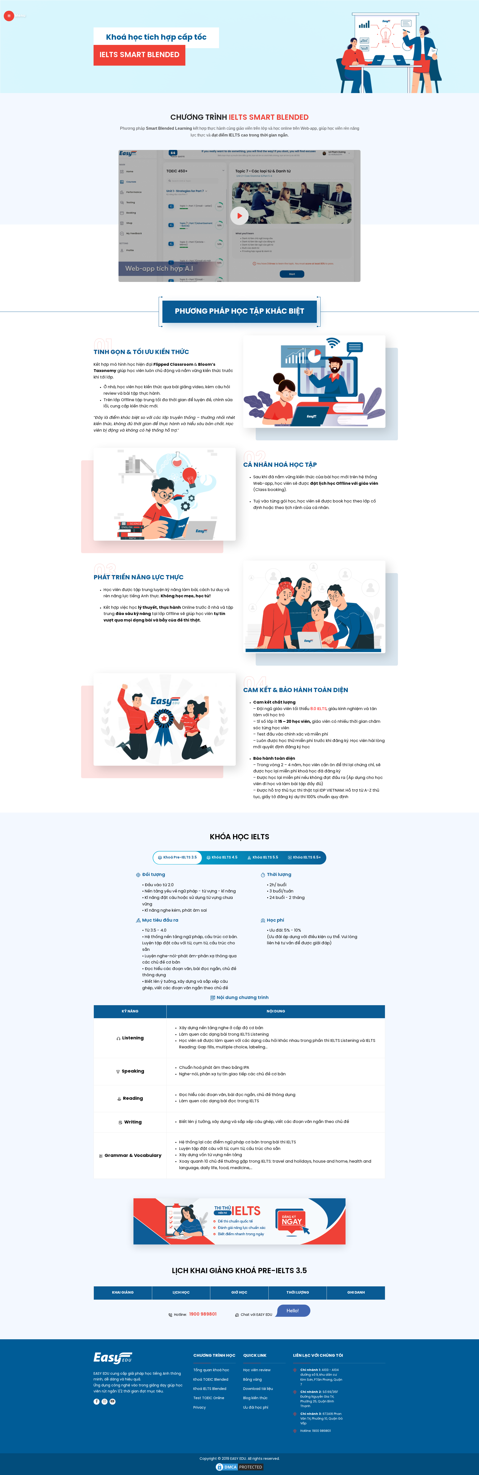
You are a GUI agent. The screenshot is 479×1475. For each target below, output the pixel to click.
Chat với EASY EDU (256, 1315)
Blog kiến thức (255, 1398)
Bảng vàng (252, 1380)
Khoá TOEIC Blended (210, 1380)
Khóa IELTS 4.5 (225, 858)
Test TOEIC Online (208, 1398)
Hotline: (195, 1314)
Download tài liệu (258, 1389)
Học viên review (256, 1370)
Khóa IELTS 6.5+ (307, 858)
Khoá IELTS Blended (209, 1389)
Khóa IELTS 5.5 (265, 858)
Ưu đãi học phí (255, 1408)
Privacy (199, 1408)
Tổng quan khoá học (211, 1370)
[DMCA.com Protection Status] (239, 1467)
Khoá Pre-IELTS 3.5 (180, 858)
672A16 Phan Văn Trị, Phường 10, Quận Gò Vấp (321, 1418)
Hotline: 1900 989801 (315, 1431)
